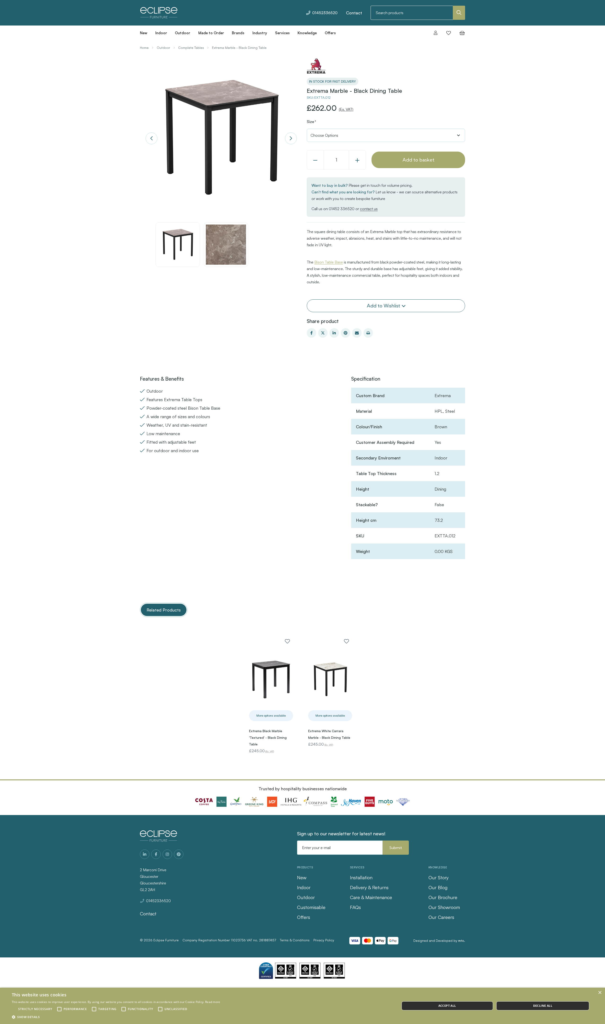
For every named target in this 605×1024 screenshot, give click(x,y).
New (302, 877)
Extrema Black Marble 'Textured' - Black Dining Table (268, 737)
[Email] (357, 333)
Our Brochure (442, 897)
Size (311, 121)
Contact (354, 12)
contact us (369, 208)
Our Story (438, 877)
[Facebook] (311, 333)
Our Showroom (444, 907)
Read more (212, 1002)
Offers (303, 917)
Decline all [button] (542, 1006)
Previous (151, 138)
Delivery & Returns (369, 887)
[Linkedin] (334, 333)
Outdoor (306, 897)
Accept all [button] (447, 1006)
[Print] (368, 333)
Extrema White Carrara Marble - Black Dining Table (329, 734)
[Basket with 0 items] (460, 32)
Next (291, 138)
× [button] (599, 992)
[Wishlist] (448, 32)
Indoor (304, 887)
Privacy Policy (323, 940)
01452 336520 (341, 208)
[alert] (302, 1006)
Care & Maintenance (371, 897)
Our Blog (438, 887)
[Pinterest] (345, 333)
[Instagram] (167, 854)
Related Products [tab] (164, 609)
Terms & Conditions (295, 940)
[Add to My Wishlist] (287, 641)
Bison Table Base (328, 262)
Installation (361, 877)
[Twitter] (323, 333)
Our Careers (441, 917)
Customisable (311, 907)
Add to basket (418, 160)
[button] (116, 1017)
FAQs (355, 907)
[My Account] (435, 32)
